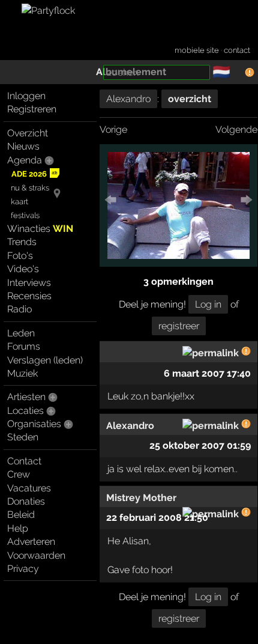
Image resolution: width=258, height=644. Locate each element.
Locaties (25, 410)
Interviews (29, 282)
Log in (208, 304)
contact (237, 50)
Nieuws (23, 146)
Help (17, 528)
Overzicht (27, 133)
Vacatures (29, 488)
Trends (22, 242)
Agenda (24, 160)
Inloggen (26, 96)
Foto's (20, 255)
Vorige (113, 129)
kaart (19, 201)
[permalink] (210, 353)
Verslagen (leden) (45, 360)
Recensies (29, 296)
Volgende (236, 129)
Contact (24, 461)
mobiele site (197, 50)
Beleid (21, 514)
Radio (19, 309)
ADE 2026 (29, 173)
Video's (23, 269)
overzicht (189, 99)
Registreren (31, 109)
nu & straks (30, 187)
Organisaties (34, 424)
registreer (178, 326)
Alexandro (128, 99)
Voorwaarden (36, 555)
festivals (25, 215)
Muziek (22, 373)
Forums (23, 346)
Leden (21, 333)
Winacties (40, 228)
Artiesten (26, 396)
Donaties (26, 501)
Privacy (23, 568)
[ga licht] (237, 72)
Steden (22, 437)
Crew (18, 474)
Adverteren (31, 541)
